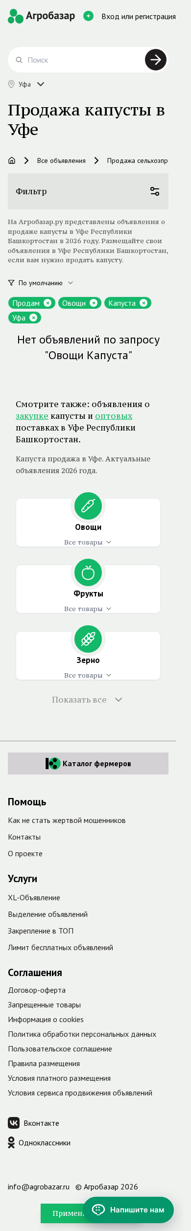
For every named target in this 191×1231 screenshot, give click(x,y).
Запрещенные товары (44, 1004)
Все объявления (61, 160)
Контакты (24, 837)
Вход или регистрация (138, 16)
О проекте (25, 853)
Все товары (83, 542)
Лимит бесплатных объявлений (60, 947)
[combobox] (52, 283)
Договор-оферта (37, 990)
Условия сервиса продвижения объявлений (80, 1092)
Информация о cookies (46, 1019)
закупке (32, 415)
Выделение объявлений (48, 914)
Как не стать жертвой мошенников (67, 820)
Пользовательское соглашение (60, 1048)
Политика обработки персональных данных (82, 1034)
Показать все (79, 699)
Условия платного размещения (59, 1078)
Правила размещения (44, 1063)
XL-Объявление (34, 897)
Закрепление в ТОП (40, 930)
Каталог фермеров (97, 763)
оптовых (113, 415)
